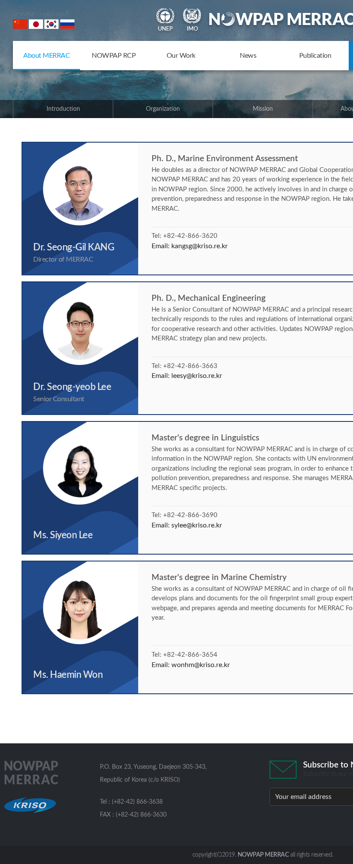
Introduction (63, 109)
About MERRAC (46, 55)
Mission (263, 109)
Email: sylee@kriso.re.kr (187, 525)
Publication (315, 55)
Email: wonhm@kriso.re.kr (191, 664)
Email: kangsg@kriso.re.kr (190, 246)
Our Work (181, 55)
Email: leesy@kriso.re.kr (187, 375)
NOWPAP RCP (114, 55)
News (248, 55)
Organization (163, 109)
